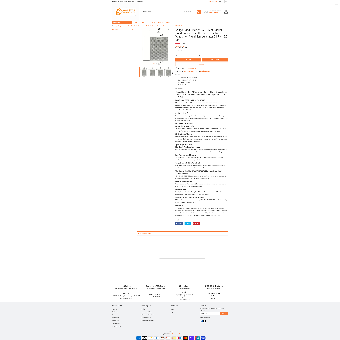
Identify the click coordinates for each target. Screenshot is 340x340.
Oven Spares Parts (146, 318)
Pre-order (188, 60)
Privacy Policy (115, 318)
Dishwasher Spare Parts (147, 315)
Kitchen (143, 309)
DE (226, 1)
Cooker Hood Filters (146, 312)
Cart (172, 315)
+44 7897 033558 (214, 13)
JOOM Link (214, 296)
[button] (156, 63)
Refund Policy (115, 320)
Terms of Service (116, 326)
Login (209, 1)
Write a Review (180, 46)
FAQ (113, 315)
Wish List (168, 22)
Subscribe (224, 313)
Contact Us (152, 22)
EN (220, 1)
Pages (135, 22)
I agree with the (181, 68)
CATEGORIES (116, 22)
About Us (114, 309)
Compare (160, 22)
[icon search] (199, 12)
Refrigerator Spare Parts (147, 320)
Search (171, 331)
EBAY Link (213, 298)
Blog (143, 22)
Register (214, 1)
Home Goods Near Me (174, 334)
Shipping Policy (116, 323)
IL (223, 1)
